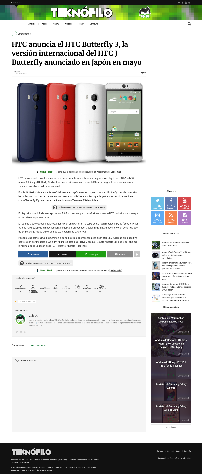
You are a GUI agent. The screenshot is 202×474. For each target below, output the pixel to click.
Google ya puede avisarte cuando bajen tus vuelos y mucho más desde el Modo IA (175, 297)
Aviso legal (169, 451)
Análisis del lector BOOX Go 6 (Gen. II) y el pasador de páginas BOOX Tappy (176, 287)
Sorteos (160, 451)
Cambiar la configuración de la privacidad (174, 458)
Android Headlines (77, 245)
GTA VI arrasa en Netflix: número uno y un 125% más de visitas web (177, 276)
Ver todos (170, 427)
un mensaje (48, 470)
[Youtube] (186, 2)
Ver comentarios (27, 301)
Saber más (116, 172)
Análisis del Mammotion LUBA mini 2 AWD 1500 (175, 244)
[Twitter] (179, 2)
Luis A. (18, 72)
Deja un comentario (36, 345)
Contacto (187, 451)
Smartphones (24, 34)
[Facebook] (182, 2)
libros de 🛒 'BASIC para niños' (40, 323)
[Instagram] (189, 2)
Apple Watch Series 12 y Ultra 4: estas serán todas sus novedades (176, 255)
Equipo (179, 451)
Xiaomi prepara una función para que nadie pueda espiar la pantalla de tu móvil (177, 266)
